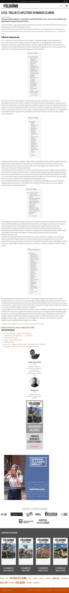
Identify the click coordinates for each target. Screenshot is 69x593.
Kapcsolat (30, 590)
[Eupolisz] (51, 514)
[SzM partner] (26, 521)
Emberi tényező (25, 328)
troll (13, 328)
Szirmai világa (64, 578)
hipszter (18, 328)
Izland (9, 328)
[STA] (29, 514)
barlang (3, 328)
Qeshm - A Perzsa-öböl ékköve (13, 340)
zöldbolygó (36, 583)
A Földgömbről (48, 590)
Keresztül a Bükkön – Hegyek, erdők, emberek (17, 333)
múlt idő (55, 578)
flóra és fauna (18, 578)
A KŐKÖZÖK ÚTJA (9, 342)
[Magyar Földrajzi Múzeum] (64, 514)
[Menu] (66, 5)
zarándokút (29, 583)
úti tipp (4, 583)
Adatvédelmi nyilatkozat (61, 590)
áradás (2, 578)
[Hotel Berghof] (43, 521)
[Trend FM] (17, 514)
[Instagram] (66, 1)
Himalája (35, 578)
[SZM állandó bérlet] (34, 477)
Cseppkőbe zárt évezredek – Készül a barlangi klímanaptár (21, 346)
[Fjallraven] (38, 514)
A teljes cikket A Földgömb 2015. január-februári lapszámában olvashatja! (22, 324)
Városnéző (11, 583)
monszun (48, 578)
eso (7, 578)
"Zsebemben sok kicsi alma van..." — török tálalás (18, 335)
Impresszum (38, 590)
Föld (30, 578)
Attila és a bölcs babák (10, 338)
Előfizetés (24, 1)
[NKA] (4, 514)
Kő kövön (41, 578)
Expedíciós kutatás (34, 1)
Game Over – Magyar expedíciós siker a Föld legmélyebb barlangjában (25, 344)
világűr (20, 583)
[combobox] (61, 5)
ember (32, 328)
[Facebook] (64, 1)
